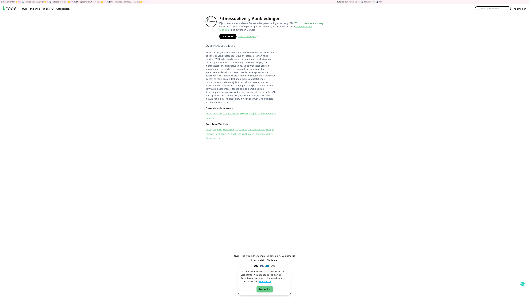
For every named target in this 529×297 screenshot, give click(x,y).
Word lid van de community (309, 23)
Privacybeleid (258, 260)
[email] (273, 266)
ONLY (208, 129)
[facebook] (262, 266)
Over (236, 255)
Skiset (209, 113)
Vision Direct (234, 133)
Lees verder (265, 281)
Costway (210, 133)
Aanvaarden (264, 289)
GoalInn (210, 117)
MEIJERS (244, 113)
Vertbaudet (248, 133)
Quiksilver (233, 113)
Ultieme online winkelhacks (280, 255)
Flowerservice (213, 138)
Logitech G (241, 129)
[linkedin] (267, 266)
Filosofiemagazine (264, 133)
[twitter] (256, 266)
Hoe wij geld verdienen (253, 255)
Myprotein (220, 133)
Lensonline (228, 129)
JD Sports (217, 129)
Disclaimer (272, 260)
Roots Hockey (220, 113)
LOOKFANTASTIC (256, 129)
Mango (270, 129)
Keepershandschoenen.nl (262, 113)
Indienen (229, 36)
